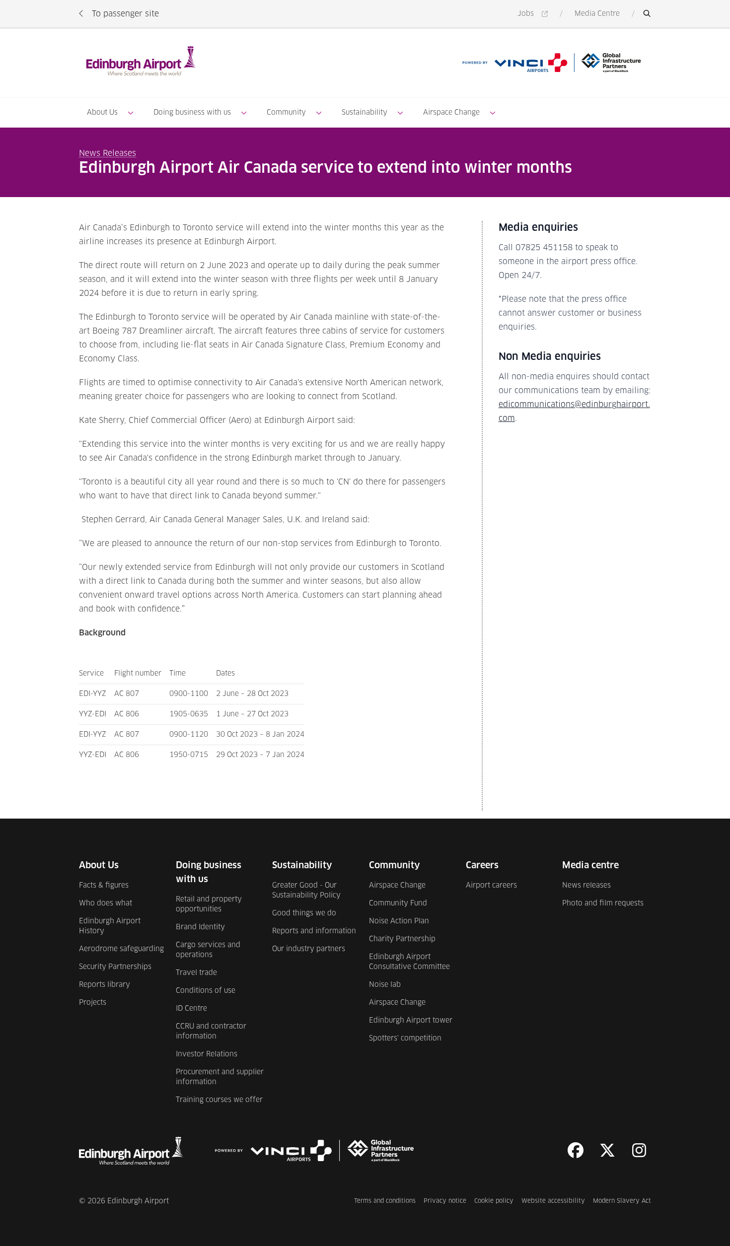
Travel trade (196, 972)
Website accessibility (553, 1201)
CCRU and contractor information (211, 1031)
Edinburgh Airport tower (410, 1020)
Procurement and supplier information (220, 1077)
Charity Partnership (402, 939)
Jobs (534, 14)
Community (286, 112)
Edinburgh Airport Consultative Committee (409, 962)
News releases (586, 885)
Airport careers (491, 885)
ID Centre (191, 1008)
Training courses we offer (219, 1100)
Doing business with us (192, 112)
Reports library (104, 984)
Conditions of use (205, 990)
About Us (102, 112)
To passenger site (125, 14)
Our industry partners (308, 949)
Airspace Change (451, 112)
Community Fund (398, 903)
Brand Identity (200, 927)
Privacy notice (445, 1201)
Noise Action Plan (399, 921)
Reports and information (314, 931)
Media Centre (597, 13)
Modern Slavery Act (622, 1201)
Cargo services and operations (208, 950)
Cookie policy (493, 1201)
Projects (92, 1002)
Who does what (105, 903)
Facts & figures (104, 885)
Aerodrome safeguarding (121, 949)
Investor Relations (206, 1054)
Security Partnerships (115, 967)
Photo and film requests (603, 903)
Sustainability (364, 112)
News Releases (107, 153)
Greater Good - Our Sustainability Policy (306, 890)
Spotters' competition (405, 1038)
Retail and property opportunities (209, 904)
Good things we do (304, 913)
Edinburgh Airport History (110, 926)
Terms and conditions (385, 1201)
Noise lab (385, 984)
